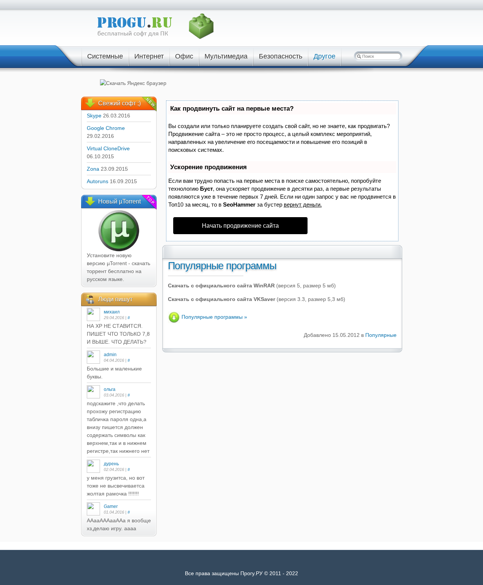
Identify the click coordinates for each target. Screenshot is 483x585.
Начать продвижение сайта (240, 225)
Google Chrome (106, 128)
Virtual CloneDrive (108, 148)
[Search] (358, 56)
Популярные (381, 335)
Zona (93, 169)
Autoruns (97, 181)
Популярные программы (222, 266)
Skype (94, 116)
